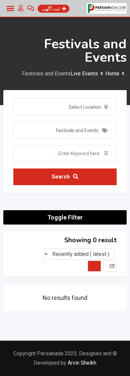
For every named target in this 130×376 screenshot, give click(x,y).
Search (61, 176)
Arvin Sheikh (82, 363)
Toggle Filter (65, 217)
